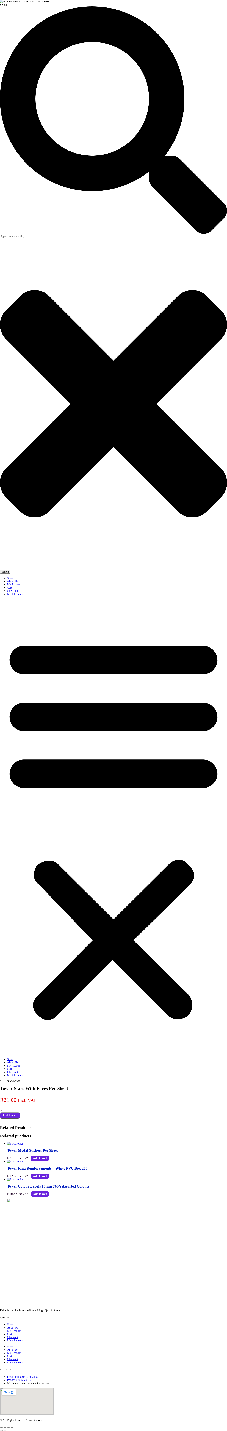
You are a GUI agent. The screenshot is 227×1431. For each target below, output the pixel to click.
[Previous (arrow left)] (1, 1430)
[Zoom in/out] (1, 1427)
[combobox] (16, 236)
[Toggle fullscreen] (5, 1427)
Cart (9, 587)
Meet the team (15, 593)
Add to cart (9, 1115)
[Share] (8, 1427)
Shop (10, 577)
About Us (12, 581)
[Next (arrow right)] (5, 1430)
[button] (113, 826)
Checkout (12, 590)
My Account (14, 584)
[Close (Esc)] (12, 1427)
